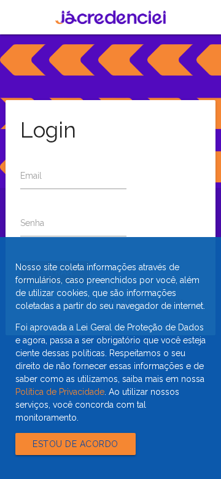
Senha (32, 223)
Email (31, 176)
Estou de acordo (75, 444)
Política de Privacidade (59, 392)
